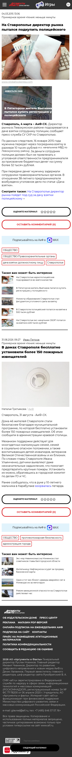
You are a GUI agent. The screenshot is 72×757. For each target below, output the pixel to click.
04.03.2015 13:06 (11, 13)
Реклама (9, 622)
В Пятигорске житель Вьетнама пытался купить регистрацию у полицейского (41, 289)
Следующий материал (34, 748)
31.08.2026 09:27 (11, 339)
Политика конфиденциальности (27, 644)
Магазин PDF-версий (32, 622)
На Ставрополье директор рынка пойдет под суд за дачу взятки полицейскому (33, 195)
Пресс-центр (48, 617)
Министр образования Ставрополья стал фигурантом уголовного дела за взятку (37, 300)
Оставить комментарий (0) (36, 224)
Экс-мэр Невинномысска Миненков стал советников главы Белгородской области (38, 559)
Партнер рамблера (32, 741)
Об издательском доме (20, 617)
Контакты (39, 632)
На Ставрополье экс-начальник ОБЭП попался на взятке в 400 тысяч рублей (40, 321)
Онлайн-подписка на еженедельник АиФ (33, 627)
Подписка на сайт (16, 632)
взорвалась (43, 486)
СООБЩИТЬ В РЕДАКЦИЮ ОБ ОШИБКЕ (28, 649)
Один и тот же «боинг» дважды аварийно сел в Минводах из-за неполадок (40, 581)
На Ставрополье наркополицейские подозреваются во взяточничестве (35, 278)
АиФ (31, 409)
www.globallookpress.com (17, 81)
